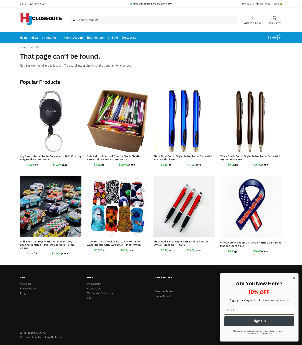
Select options (50, 171)
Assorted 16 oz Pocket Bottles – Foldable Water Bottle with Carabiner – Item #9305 (114, 243)
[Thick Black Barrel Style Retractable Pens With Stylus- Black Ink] (251, 121)
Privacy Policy (28, 288)
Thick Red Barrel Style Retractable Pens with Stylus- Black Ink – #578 (182, 243)
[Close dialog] (294, 278)
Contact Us (93, 288)
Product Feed (162, 296)
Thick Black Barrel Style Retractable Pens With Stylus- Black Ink (250, 157)
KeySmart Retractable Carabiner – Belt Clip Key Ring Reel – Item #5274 (50, 157)
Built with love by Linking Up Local (41, 337)
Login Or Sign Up (252, 22)
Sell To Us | (248, 3)
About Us (25, 283)
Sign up (259, 321)
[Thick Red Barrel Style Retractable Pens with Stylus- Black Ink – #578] (184, 206)
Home (23, 47)
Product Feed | (264, 3)
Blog (23, 293)
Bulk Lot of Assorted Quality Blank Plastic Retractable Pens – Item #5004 (113, 157)
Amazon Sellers (164, 291)
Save (276, 3)
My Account (94, 283)
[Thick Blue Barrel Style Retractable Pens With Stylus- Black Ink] (184, 121)
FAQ (89, 298)
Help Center (275, 22)
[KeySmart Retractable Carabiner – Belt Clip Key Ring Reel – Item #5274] (50, 121)
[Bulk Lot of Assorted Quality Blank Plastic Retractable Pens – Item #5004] (117, 121)
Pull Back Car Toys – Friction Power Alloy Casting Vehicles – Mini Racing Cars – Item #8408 (47, 245)
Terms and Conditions (100, 293)
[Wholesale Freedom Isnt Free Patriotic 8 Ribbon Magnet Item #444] (251, 207)
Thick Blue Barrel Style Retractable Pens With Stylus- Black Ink (183, 157)
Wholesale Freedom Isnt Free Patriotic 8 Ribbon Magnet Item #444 (251, 244)
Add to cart (117, 171)
